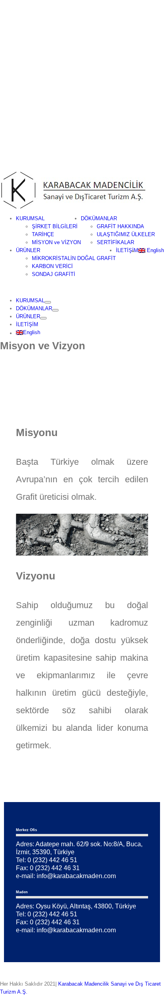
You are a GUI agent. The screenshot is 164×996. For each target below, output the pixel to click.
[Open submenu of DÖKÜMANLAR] (55, 310)
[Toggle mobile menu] (2, 287)
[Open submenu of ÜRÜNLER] (43, 318)
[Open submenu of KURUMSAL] (48, 302)
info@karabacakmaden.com (76, 876)
